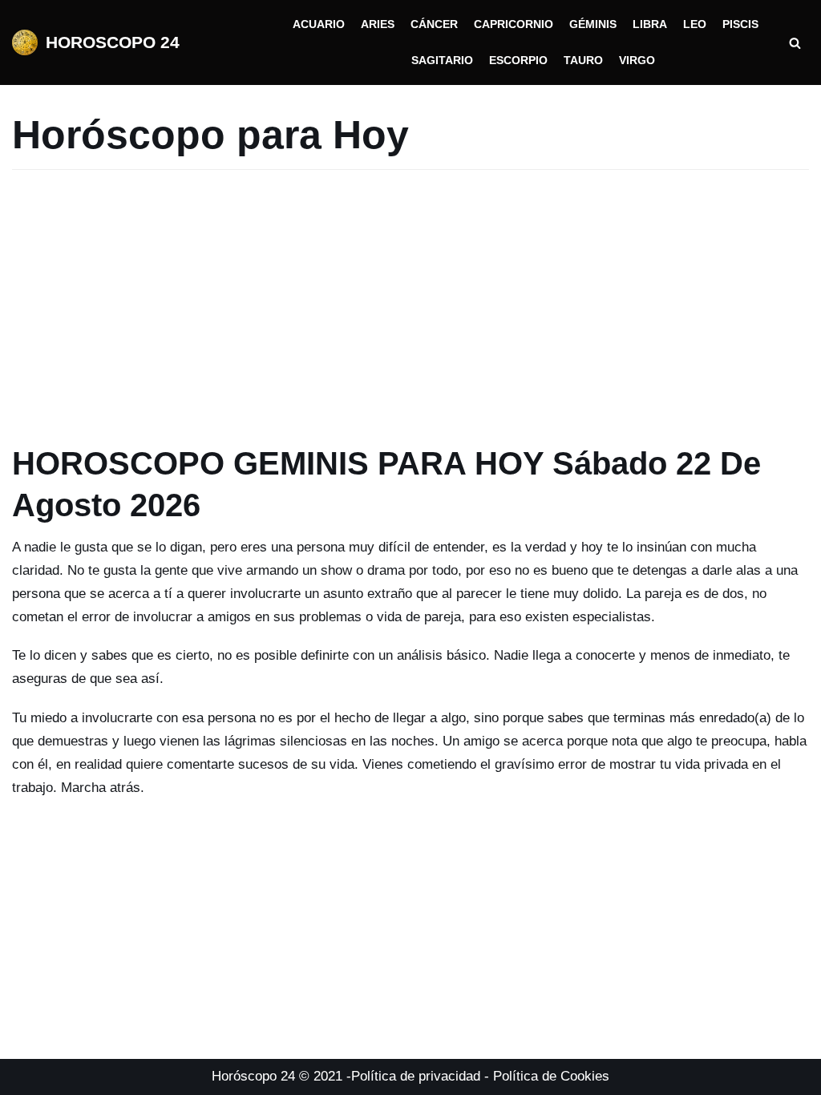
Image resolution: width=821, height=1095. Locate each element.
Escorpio (518, 61)
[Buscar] (795, 43)
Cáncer (434, 24)
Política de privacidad (415, 1076)
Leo (694, 24)
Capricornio (513, 24)
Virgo (637, 61)
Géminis (593, 24)
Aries (377, 24)
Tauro (583, 61)
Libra (650, 24)
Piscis (740, 24)
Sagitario (442, 61)
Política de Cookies (551, 1076)
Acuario (319, 24)
